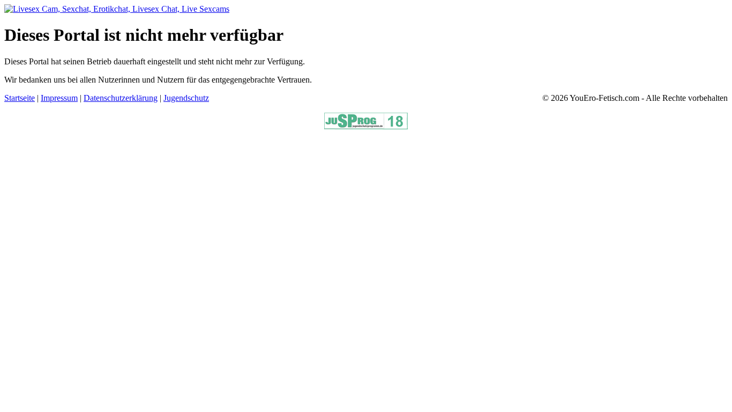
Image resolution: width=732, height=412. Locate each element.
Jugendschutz (186, 97)
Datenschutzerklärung (121, 97)
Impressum (59, 97)
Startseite (19, 97)
